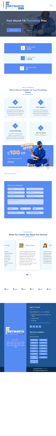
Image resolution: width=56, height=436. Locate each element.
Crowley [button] (43, 348)
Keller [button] (43, 354)
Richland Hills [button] (43, 340)
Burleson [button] (43, 357)
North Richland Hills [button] (34, 361)
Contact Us (28, 30)
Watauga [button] (34, 345)
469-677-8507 (14, 30)
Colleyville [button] (34, 354)
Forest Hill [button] (43, 342)
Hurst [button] (34, 348)
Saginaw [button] (34, 342)
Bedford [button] (34, 351)
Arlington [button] (43, 351)
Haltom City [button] (34, 340)
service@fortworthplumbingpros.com (40, 323)
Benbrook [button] (43, 345)
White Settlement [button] (34, 357)
